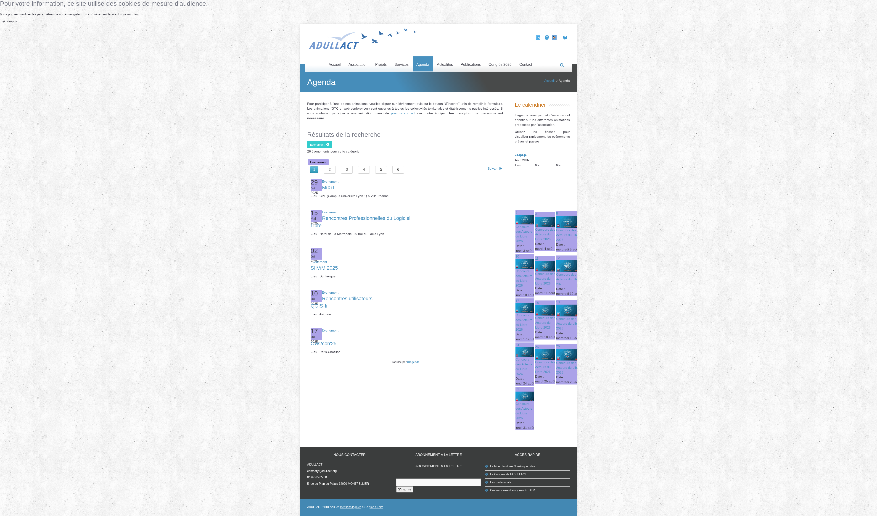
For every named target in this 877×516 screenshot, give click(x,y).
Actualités (445, 64)
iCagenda (413, 362)
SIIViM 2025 (324, 268)
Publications (471, 64)
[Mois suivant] (525, 155)
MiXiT (328, 187)
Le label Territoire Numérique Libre (512, 466)
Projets (381, 64)
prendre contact (403, 113)
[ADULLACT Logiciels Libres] (364, 38)
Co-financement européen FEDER (512, 490)
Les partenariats (500, 482)
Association (358, 64)
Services (401, 64)
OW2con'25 (323, 343)
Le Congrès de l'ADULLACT (508, 474)
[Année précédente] (516, 155)
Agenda (422, 64)
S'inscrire (404, 489)
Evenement (318, 144)
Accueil (335, 64)
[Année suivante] (522, 155)
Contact (525, 64)
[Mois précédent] (519, 155)
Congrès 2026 (500, 64)
